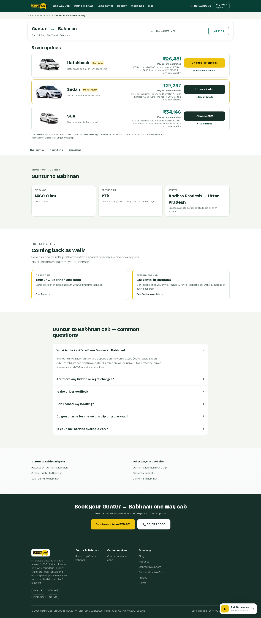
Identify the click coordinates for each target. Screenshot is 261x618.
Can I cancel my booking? (75, 404)
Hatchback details (206, 70)
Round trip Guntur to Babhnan (87, 558)
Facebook (37, 590)
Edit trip (219, 31)
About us (144, 561)
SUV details (205, 123)
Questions (75, 150)
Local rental (105, 5)
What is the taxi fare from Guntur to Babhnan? (90, 350)
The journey (37, 150)
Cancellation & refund (151, 572)
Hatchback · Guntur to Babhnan (49, 467)
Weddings (137, 5)
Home (30, 15)
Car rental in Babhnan (145, 478)
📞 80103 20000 (200, 5)
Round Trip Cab (83, 5)
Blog (151, 5)
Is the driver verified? (72, 391)
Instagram (38, 596)
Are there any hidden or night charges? (85, 379)
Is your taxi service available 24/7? (82, 429)
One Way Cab (61, 5)
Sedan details (205, 96)
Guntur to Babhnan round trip (150, 467)
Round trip (56, 150)
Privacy (143, 577)
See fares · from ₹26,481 (113, 524)
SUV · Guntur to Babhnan (45, 478)
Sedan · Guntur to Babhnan (46, 473)
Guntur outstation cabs (117, 558)
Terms (142, 583)
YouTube (53, 596)
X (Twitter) (53, 590)
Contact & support (150, 567)
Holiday (122, 5)
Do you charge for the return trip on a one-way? (92, 416)
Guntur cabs (43, 15)
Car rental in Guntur (144, 473)
